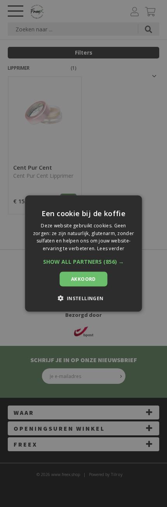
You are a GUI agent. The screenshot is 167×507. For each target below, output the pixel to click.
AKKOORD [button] (83, 279)
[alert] (83, 253)
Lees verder (110, 248)
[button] (83, 261)
